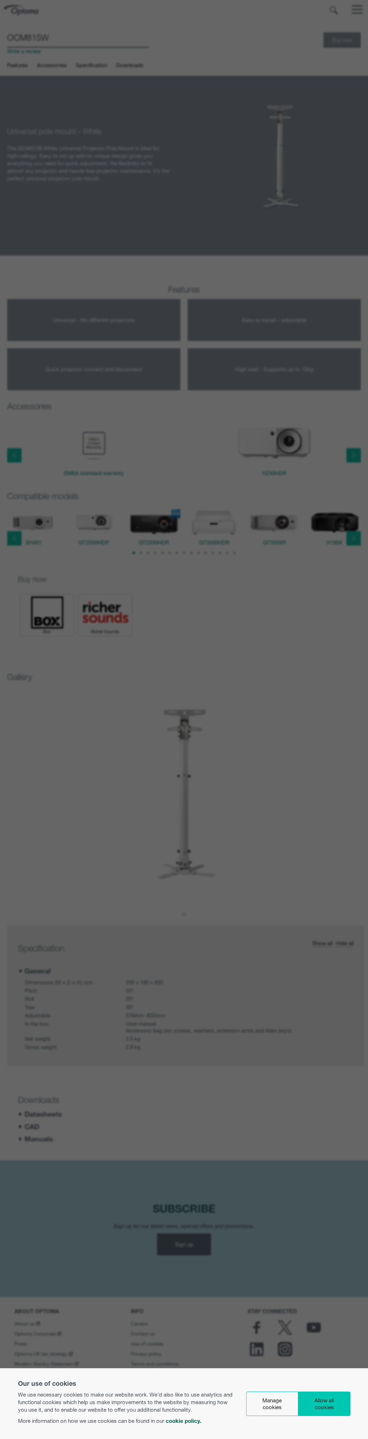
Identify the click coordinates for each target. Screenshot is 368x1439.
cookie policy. (183, 1420)
